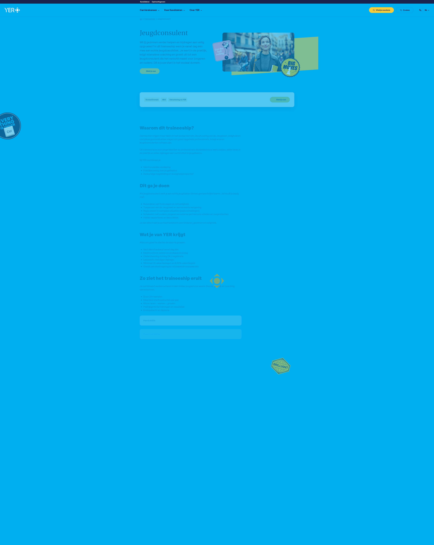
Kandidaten (145, 2)
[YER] (12, 10)
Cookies (180, 540)
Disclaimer (190, 540)
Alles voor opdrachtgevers (229, 523)
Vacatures (183, 513)
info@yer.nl (266, 518)
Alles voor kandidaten (188, 521)
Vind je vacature (383, 10)
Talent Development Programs (230, 515)
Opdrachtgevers (158, 2)
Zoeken (406, 10)
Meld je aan (151, 71)
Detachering (184, 518)
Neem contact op (264, 513)
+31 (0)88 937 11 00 (267, 515)
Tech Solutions (224, 521)
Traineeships (184, 515)
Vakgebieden (184, 523)
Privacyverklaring (168, 540)
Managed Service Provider (229, 518)
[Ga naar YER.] (141, 19)
